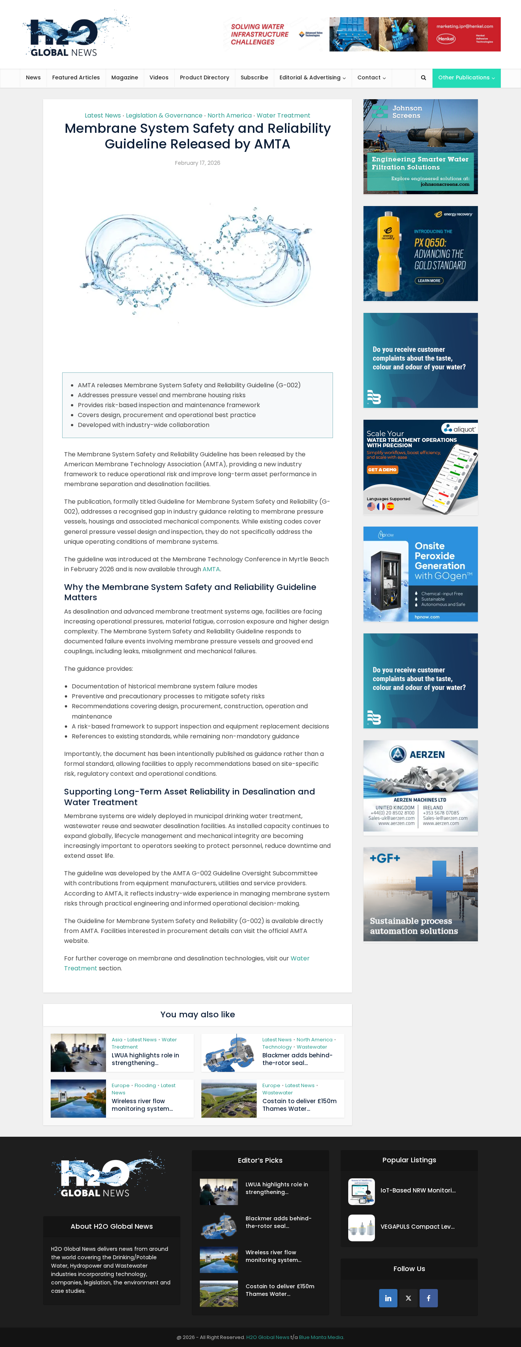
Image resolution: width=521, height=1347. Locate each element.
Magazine (124, 77)
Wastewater (312, 1047)
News (33, 77)
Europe (121, 1085)
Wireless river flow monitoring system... (142, 1105)
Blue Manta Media (321, 1337)
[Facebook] (429, 1298)
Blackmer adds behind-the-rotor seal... (297, 1059)
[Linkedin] (388, 1298)
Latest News (103, 115)
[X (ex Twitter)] (408, 1298)
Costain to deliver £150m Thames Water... (299, 1105)
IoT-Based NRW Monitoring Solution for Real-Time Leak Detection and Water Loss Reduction (419, 1190)
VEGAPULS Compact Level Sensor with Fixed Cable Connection (419, 1226)
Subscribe (254, 77)
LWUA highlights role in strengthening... (145, 1059)
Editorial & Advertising (310, 77)
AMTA (211, 569)
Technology (277, 1047)
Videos (159, 77)
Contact (369, 77)
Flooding (145, 1085)
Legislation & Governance (164, 115)
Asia (117, 1039)
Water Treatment (283, 115)
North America (229, 115)
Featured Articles (76, 77)
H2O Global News (267, 1337)
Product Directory (204, 77)
